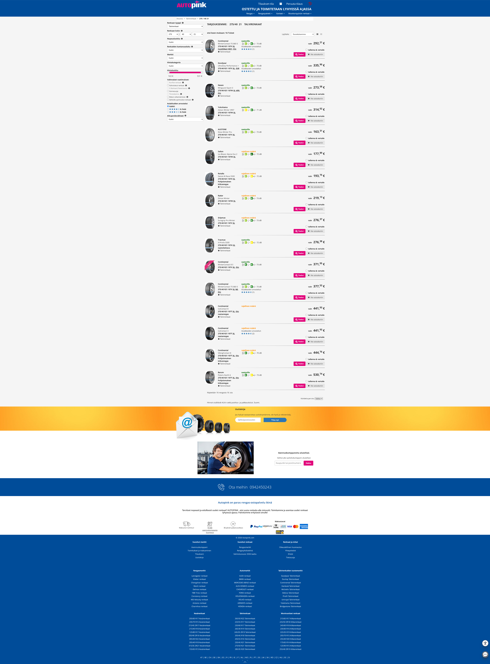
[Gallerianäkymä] (321, 34)
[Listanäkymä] (317, 34)
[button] (485, 643)
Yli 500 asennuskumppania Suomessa (209, 530)
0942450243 (260, 487)
